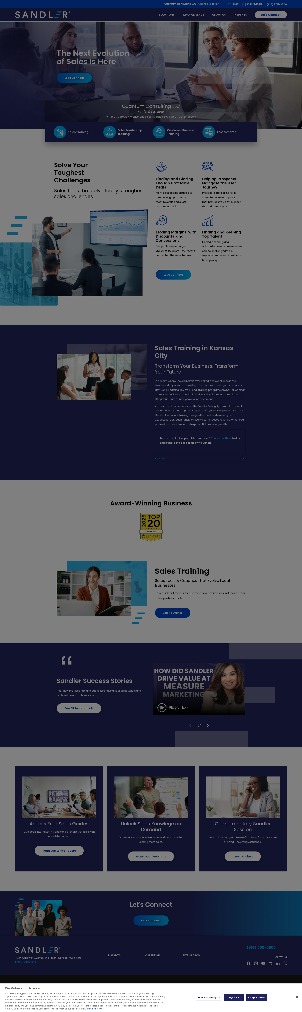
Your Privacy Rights (208, 997)
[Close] (297, 997)
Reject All (234, 997)
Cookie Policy (94, 1008)
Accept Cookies (256, 997)
